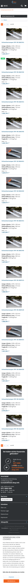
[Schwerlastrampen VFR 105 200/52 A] (14, 272)
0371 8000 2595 (6, 488)
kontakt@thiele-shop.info (18, 469)
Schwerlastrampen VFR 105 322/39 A (13, 399)
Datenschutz (4, 514)
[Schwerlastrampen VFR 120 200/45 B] (14, 361)
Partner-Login (5, 511)
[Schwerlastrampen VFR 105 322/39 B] (14, 421)
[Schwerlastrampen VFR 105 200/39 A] (14, 34)
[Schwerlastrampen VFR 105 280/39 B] (14, 242)
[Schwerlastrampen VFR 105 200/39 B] (14, 64)
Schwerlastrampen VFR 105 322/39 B (13, 429)
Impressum (4, 517)
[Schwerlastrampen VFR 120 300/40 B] (14, 183)
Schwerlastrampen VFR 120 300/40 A (13, 161)
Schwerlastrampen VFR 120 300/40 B (13, 191)
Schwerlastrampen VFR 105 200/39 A (13, 42)
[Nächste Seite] (5, 24)
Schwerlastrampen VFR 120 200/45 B (13, 369)
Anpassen (11, 577)
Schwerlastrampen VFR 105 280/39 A (13, 221)
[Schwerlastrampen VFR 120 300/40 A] (14, 153)
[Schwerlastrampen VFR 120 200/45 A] (14, 331)
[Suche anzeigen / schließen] (21, 5)
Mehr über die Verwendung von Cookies (13, 572)
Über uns (3, 507)
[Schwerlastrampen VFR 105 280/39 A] (14, 213)
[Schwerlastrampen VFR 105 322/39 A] (14, 391)
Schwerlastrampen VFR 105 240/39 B (13, 131)
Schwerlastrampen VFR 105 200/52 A (13, 280)
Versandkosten (4, 528)
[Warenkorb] (25, 5)
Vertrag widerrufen (7, 499)
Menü (6, 6)
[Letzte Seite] (7, 24)
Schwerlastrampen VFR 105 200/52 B (13, 310)
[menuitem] (4, 5)
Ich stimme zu (11, 581)
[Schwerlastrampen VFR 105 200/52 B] (14, 302)
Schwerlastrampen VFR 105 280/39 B (13, 250)
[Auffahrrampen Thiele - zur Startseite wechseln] (14, 2)
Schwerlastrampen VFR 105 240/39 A (13, 102)
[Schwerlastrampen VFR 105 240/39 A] (14, 94)
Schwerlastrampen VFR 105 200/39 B (13, 72)
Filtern (5, 20)
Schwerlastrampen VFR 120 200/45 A (13, 340)
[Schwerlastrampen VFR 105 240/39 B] (14, 123)
